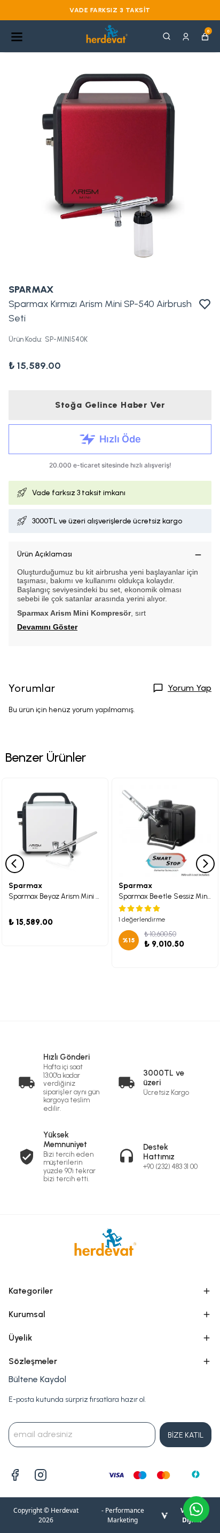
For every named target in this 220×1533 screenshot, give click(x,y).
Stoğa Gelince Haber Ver (110, 405)
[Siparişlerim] (186, 36)
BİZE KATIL (185, 1435)
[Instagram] (40, 1475)
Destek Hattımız (159, 1151)
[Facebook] (15, 1475)
